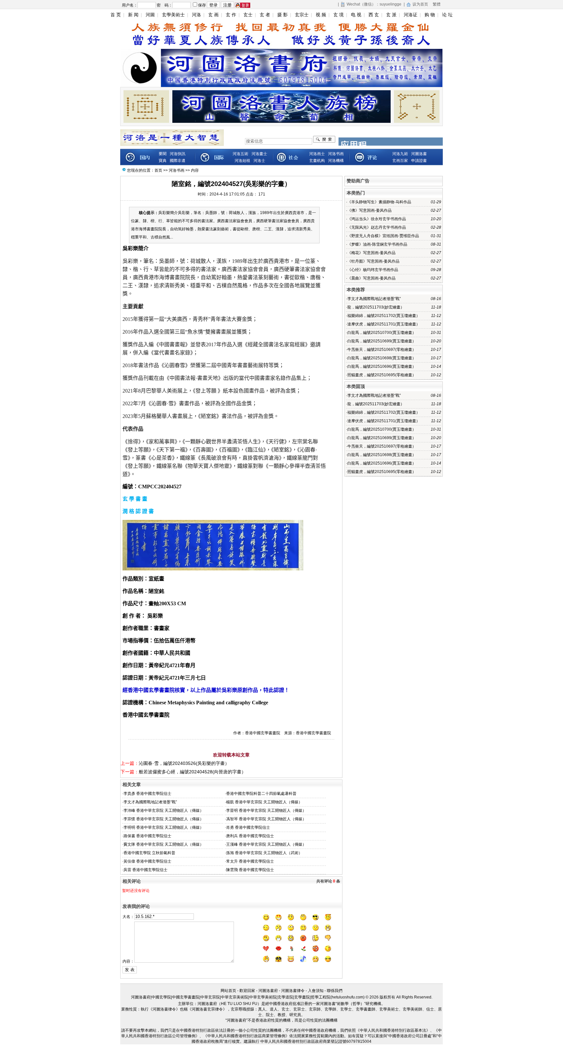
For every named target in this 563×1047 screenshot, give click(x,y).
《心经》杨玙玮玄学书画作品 (372, 269)
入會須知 (316, 990)
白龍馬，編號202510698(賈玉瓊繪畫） (381, 358)
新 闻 (133, 14)
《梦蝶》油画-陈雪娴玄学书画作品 (377, 244)
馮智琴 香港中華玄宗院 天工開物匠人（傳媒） (266, 819)
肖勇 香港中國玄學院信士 (248, 827)
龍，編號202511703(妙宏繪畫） (375, 307)
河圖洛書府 (268, 990)
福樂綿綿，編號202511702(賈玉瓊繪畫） (383, 315)
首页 (158, 170)
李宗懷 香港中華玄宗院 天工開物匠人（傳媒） (163, 819)
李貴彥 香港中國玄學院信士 (147, 793)
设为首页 (420, 4)
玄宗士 (302, 14)
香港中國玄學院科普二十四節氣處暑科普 (261, 793)
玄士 (248, 14)
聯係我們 (334, 990)
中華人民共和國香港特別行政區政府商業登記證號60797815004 (315, 1041)
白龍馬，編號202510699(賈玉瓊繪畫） (381, 341)
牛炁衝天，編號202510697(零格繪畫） (381, 349)
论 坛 (447, 14)
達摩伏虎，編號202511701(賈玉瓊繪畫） (383, 324)
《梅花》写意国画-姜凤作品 (371, 253)
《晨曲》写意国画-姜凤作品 (371, 278)
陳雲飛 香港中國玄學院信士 (250, 870)
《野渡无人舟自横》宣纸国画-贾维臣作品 (383, 236)
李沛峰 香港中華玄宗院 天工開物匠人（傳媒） (163, 810)
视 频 (321, 14)
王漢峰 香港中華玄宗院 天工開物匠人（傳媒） (266, 844)
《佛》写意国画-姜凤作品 (369, 210)
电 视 (356, 14)
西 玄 (373, 14)
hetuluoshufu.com (347, 997)
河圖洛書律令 (293, 990)
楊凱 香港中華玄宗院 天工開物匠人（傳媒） (264, 802)
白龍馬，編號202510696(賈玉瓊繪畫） (381, 366)
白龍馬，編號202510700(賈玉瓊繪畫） (381, 332)
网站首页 (228, 990)
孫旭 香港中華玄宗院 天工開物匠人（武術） (264, 853)
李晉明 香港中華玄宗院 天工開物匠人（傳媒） (266, 810)
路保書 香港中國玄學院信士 (147, 836)
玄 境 (338, 14)
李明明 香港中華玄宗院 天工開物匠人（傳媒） (163, 827)
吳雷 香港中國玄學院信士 (145, 870)
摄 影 (282, 14)
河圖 (150, 14)
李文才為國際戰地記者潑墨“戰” (150, 802)
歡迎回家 (247, 990)
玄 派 (391, 14)
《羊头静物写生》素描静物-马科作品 (379, 202)
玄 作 (231, 14)
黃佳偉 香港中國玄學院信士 (147, 861)
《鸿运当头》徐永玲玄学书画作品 (376, 219)
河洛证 (410, 14)
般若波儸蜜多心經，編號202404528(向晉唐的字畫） (192, 771)
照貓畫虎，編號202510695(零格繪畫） (381, 375)
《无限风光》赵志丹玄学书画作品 (376, 227)
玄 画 (213, 14)
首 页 (115, 14)
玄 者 (265, 14)
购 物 (430, 14)
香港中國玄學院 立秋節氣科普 (149, 853)
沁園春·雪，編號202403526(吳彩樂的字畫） (184, 763)
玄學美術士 (173, 14)
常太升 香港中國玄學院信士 (250, 861)
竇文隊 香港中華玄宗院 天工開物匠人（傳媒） (163, 844)
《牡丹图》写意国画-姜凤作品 (373, 261)
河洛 (196, 14)
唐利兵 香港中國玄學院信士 (250, 836)
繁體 (436, 4)
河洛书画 (176, 170)
